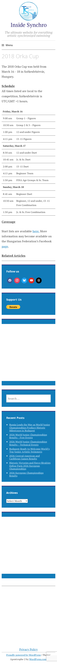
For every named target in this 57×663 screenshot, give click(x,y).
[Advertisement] (28, 356)
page (5, 246)
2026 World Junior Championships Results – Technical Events (28, 443)
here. (36, 231)
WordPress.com (37, 659)
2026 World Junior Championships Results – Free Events (28, 436)
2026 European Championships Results (26, 474)
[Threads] (38, 280)
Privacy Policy (28, 649)
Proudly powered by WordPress (23, 655)
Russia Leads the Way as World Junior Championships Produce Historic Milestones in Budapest (29, 427)
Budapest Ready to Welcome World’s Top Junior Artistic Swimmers (29, 450)
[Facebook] (10, 280)
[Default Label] (31, 280)
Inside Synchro (28, 24)
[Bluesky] (24, 280)
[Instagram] (17, 280)
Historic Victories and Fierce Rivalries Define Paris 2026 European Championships (29, 465)
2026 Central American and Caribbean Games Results (24, 457)
